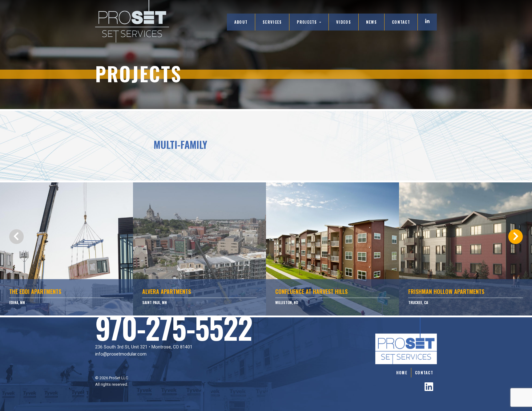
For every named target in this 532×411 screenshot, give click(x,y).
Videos (343, 22)
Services (272, 22)
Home (401, 373)
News (371, 22)
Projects (307, 22)
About (241, 22)
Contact (401, 22)
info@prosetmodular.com (121, 354)
